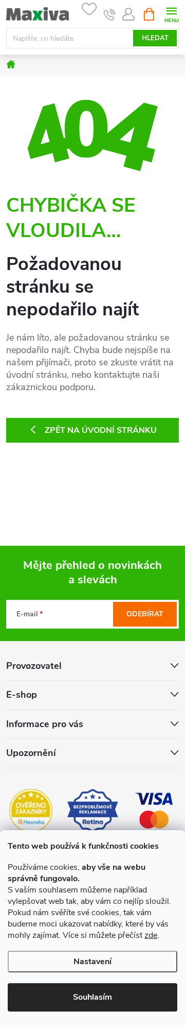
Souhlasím (92, 997)
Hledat (155, 38)
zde (150, 935)
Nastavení (92, 961)
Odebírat (144, 614)
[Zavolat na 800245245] (109, 14)
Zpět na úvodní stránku (101, 430)
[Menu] (171, 13)
